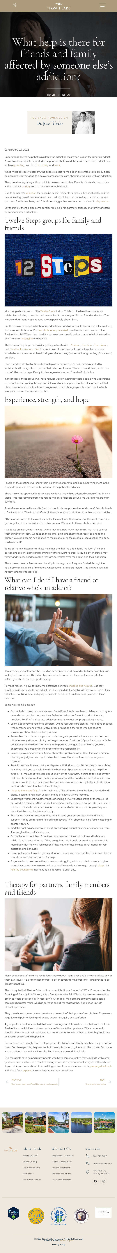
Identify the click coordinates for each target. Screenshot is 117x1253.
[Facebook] (95, 1181)
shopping (42, 165)
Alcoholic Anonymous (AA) (54, 330)
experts (27, 1070)
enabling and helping (80, 685)
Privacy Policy (58, 1244)
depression (102, 201)
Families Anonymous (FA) (24, 349)
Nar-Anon (87, 344)
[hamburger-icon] (102, 6)
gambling (18, 165)
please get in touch (101, 1066)
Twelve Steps (47, 311)
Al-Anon (75, 344)
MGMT (63, 1240)
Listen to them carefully (24, 790)
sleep (101, 865)
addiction (30, 192)
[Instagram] (103, 1181)
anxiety (26, 186)
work (57, 165)
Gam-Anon (100, 344)
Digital (70, 1240)
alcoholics (27, 338)
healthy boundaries (22, 869)
